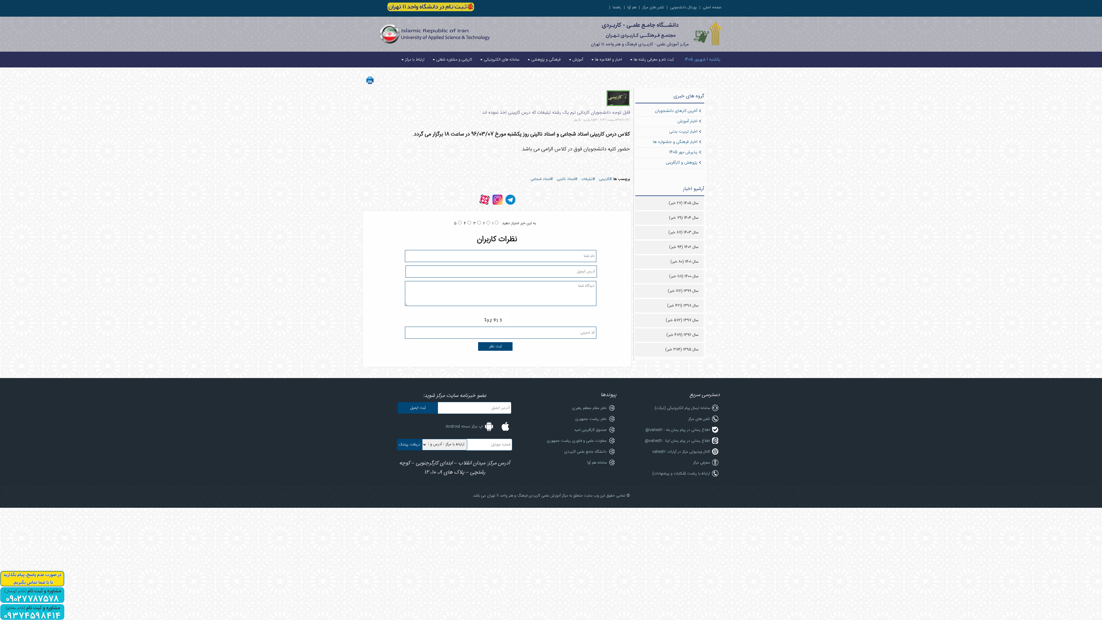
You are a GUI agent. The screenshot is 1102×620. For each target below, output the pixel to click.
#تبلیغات (588, 179)
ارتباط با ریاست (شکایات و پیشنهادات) (681, 473)
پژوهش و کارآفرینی (681, 162)
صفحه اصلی (712, 7)
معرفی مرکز (701, 463)
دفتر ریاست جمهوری (591, 419)
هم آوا (631, 7)
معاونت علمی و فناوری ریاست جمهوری (577, 441)
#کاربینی (605, 179)
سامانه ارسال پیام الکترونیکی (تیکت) (682, 408)
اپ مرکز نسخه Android (464, 426)
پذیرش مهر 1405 (683, 152)
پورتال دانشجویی (683, 7)
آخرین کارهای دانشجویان (676, 111)
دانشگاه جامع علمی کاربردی (585, 452)
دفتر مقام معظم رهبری (589, 408)
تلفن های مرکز (653, 7)
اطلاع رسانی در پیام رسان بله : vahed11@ (677, 430)
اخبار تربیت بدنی (683, 131)
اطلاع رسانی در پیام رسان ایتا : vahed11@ (677, 441)
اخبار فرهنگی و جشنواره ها (675, 142)
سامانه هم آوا (597, 463)
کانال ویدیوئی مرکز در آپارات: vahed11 (681, 452)
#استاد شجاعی (542, 179)
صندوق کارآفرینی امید (590, 430)
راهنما (617, 7)
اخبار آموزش (687, 121)
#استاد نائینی (567, 179)
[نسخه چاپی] (370, 84)
